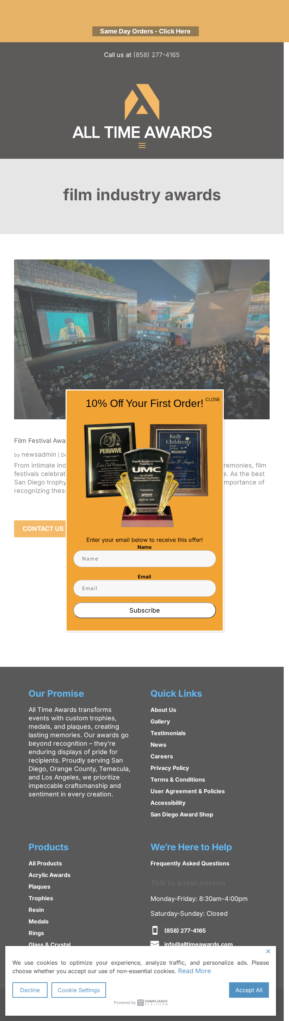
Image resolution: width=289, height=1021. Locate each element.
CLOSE (212, 399)
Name (144, 547)
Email (144, 577)
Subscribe (144, 610)
